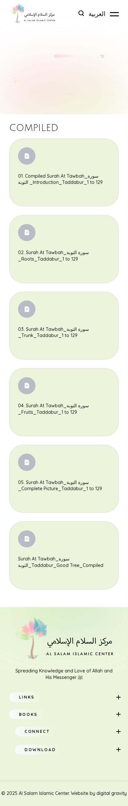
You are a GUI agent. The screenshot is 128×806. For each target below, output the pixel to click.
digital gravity (111, 793)
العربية (97, 14)
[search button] (81, 13)
